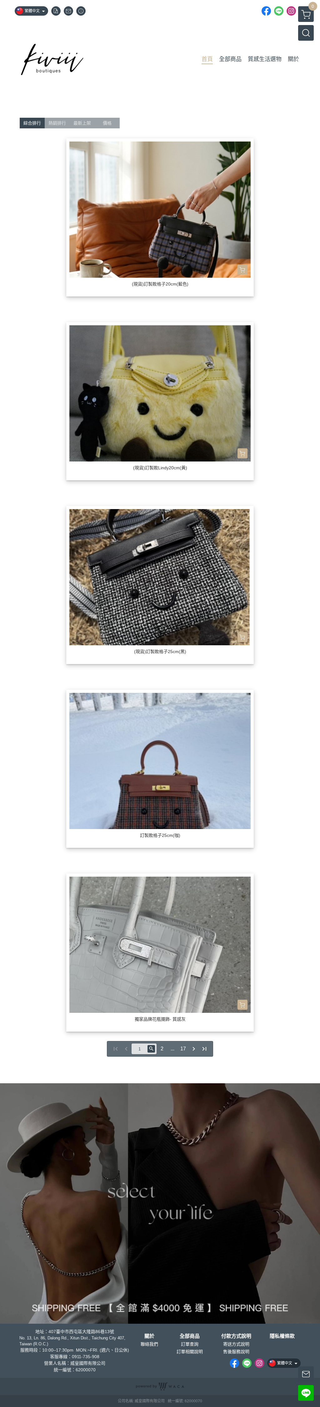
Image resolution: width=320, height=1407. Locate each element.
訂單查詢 (189, 1344)
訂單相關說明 (190, 1351)
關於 (149, 1336)
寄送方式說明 (236, 1344)
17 (183, 1048)
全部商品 (190, 1336)
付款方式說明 (236, 1336)
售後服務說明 (236, 1351)
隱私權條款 (282, 1336)
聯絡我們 (149, 1344)
